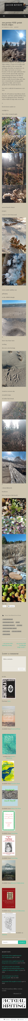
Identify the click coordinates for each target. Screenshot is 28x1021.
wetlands (6, 631)
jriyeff (16, 27)
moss (17, 622)
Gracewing (14, 833)
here (9, 701)
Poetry (6, 615)
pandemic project (9, 625)
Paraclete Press (15, 783)
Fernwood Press (15, 729)
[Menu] (4, 16)
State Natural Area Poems (15, 615)
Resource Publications (17, 883)
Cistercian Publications (18, 910)
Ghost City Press (16, 808)
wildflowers (16, 631)
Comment (21, 669)
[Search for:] (14, 942)
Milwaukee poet (8, 622)
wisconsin (6, 634)
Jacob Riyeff (14, 5)
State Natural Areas (9, 628)
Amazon (4, 934)
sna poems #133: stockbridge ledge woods (21, 645)
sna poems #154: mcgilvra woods (11, 981)
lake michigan (8, 619)
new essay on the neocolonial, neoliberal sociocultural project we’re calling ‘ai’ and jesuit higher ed (13, 968)
